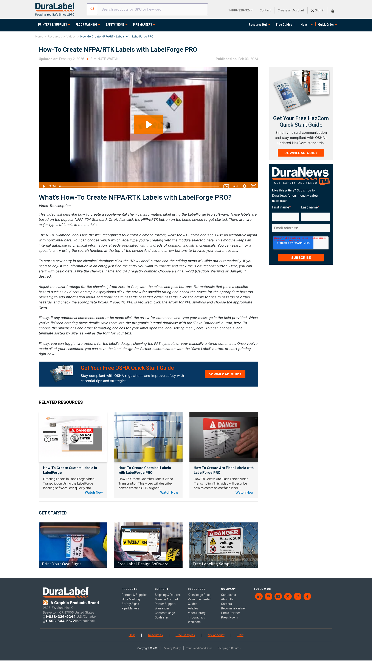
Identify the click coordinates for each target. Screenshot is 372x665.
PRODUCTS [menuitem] (130, 588)
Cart (240, 635)
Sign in (319, 10)
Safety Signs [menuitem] (130, 604)
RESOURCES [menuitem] (196, 588)
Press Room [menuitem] (229, 617)
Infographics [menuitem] (196, 617)
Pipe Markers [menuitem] (131, 608)
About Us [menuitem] (227, 599)
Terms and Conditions (199, 648)
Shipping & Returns (229, 648)
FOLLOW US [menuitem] (262, 588)
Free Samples (185, 635)
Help (304, 24)
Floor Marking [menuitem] (131, 599)
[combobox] (147, 9)
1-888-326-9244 (240, 10)
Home (39, 36)
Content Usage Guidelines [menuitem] (165, 615)
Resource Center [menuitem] (199, 599)
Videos (71, 36)
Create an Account (291, 10)
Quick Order (326, 24)
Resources (55, 36)
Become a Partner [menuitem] (233, 608)
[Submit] (92, 8)
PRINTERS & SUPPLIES (52, 24)
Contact (265, 10)
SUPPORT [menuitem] (162, 588)
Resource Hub (258, 24)
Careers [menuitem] (226, 604)
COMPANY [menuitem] (228, 588)
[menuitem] (259, 596)
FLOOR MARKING (86, 24)
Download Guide (225, 374)
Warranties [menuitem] (162, 608)
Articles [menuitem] (193, 608)
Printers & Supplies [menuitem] (134, 595)
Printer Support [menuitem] (165, 604)
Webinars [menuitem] (194, 622)
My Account (216, 635)
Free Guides (284, 24)
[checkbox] (300, 234)
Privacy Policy (172, 648)
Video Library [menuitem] (197, 613)
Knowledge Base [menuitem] (199, 595)
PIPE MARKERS (142, 24)
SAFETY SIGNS (115, 24)
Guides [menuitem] (192, 604)
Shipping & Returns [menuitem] (168, 595)
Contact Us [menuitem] (228, 595)
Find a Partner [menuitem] (230, 613)
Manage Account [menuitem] (166, 599)
